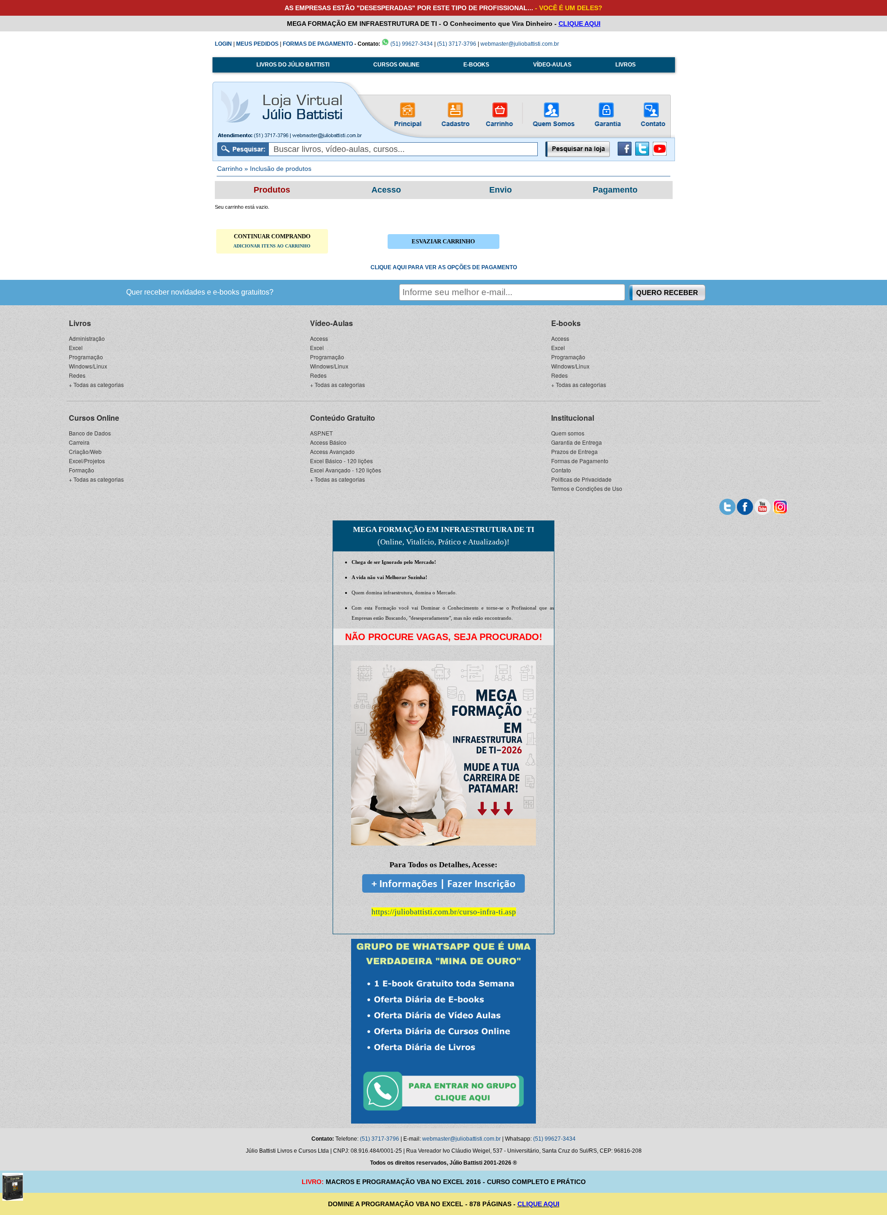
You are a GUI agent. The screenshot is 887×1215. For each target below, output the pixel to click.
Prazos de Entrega (574, 451)
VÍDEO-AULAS (552, 64)
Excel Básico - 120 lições (341, 461)
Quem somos (567, 433)
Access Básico (328, 442)
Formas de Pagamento (579, 461)
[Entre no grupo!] (443, 1031)
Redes (77, 375)
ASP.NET (321, 433)
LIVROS (625, 64)
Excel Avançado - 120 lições (345, 470)
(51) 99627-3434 (411, 44)
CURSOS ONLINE (396, 64)
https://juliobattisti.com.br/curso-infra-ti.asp (443, 911)
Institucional (572, 417)
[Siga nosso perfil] (727, 505)
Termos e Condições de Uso (586, 488)
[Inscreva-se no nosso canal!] (660, 154)
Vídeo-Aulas (331, 323)
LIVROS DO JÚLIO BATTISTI (292, 64)
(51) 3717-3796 (456, 44)
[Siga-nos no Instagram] (780, 505)
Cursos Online (94, 417)
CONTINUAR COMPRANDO (271, 240)
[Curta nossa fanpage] (745, 505)
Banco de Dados (90, 433)
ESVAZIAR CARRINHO (443, 241)
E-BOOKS (476, 64)
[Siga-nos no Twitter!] (642, 154)
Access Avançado (332, 451)
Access (319, 338)
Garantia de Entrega (576, 442)
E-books (566, 323)
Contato (561, 470)
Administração (87, 338)
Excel (76, 347)
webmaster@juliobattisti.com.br (519, 44)
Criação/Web (85, 451)
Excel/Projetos (87, 461)
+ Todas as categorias (96, 384)
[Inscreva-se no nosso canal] (762, 505)
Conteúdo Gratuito (342, 417)
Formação (81, 470)
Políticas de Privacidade (581, 479)
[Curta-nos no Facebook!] (625, 154)
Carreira (79, 442)
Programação (86, 357)
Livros (80, 323)
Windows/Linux (88, 366)
